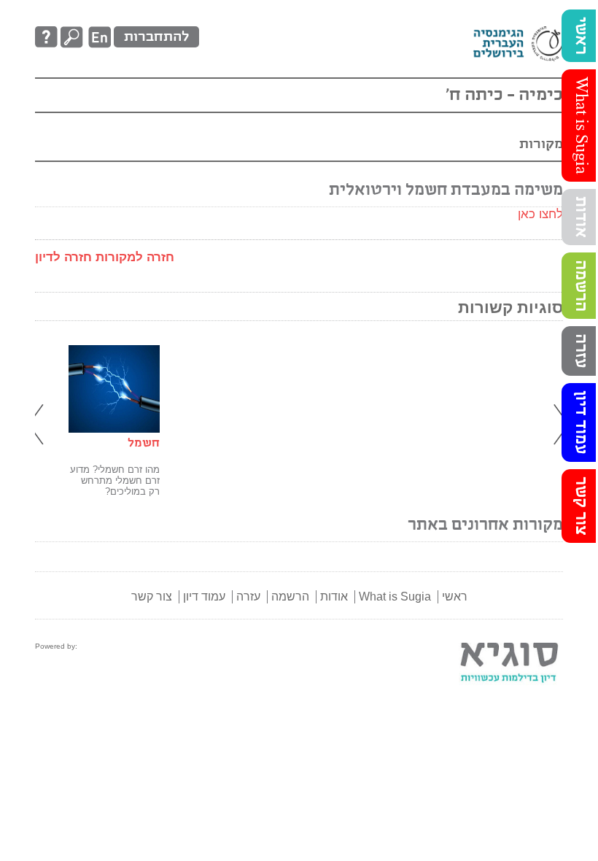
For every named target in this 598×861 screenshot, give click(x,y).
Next (560, 425)
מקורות (541, 144)
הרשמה (580, 286)
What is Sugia (580, 125)
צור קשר (580, 506)
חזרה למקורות (135, 257)
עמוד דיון (580, 422)
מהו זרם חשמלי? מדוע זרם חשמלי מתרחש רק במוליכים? (115, 480)
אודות (580, 217)
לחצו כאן (540, 214)
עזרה (580, 350)
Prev (38, 425)
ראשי (580, 36)
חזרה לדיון (63, 257)
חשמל (144, 443)
